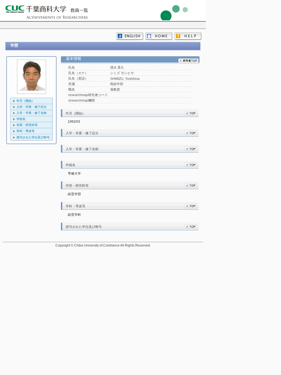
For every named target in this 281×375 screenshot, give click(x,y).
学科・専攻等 (25, 131)
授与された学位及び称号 (33, 137)
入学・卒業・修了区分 (31, 106)
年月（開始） (25, 100)
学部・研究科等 (27, 125)
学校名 (21, 119)
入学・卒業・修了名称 (31, 112)
